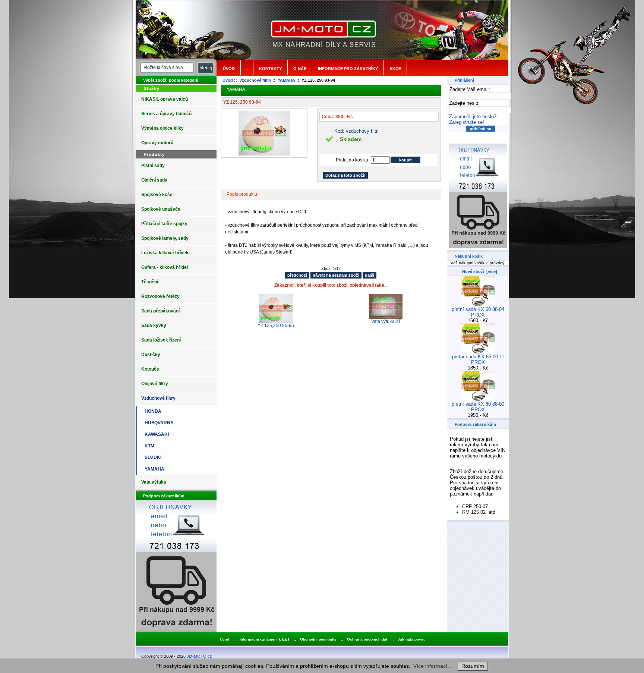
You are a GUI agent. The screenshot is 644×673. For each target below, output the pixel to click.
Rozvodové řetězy (160, 296)
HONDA (151, 411)
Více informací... (432, 666)
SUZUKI (151, 457)
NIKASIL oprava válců (164, 99)
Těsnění (149, 281)
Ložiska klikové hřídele (165, 252)
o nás (299, 68)
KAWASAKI (155, 434)
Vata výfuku (153, 482)
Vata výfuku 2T (386, 321)
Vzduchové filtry (255, 80)
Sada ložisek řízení (161, 340)
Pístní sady (153, 165)
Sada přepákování (160, 311)
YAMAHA (286, 80)
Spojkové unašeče (160, 209)
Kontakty (270, 68)
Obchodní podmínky (318, 639)
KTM (148, 446)
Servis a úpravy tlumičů (166, 113)
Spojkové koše (157, 194)
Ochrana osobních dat (367, 639)
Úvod (229, 68)
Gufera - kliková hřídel (164, 267)
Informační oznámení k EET (265, 639)
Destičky (150, 354)
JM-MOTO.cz (199, 656)
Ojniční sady (154, 180)
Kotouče (150, 369)
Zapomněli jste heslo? (472, 116)
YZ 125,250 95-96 (276, 325)
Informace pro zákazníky (348, 68)
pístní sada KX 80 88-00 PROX (478, 406)
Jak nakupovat (411, 639)
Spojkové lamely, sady (165, 238)
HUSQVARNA (158, 422)
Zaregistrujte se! (466, 122)
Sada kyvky (153, 325)
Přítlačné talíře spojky (164, 223)
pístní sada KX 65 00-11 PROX (478, 359)
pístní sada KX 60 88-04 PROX (478, 312)
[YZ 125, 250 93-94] (264, 154)
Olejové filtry (154, 383)
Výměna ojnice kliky (162, 128)
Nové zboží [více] (479, 271)
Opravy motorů (157, 142)
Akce (395, 68)
